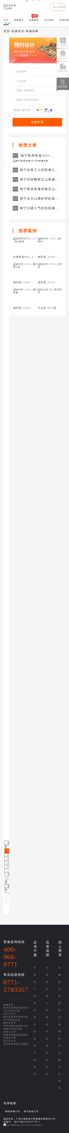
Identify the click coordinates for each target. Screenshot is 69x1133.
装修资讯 (18, 31)
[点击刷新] (44, 109)
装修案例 (34, 20)
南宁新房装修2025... (37, 155)
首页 (7, 31)
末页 (7, 888)
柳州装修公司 (12, 1111)
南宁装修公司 (31, 1111)
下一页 (7, 878)
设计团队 (49, 20)
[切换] (8, 23)
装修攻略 (32, 31)
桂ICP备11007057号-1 (27, 1122)
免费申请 (37, 122)
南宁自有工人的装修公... (39, 170)
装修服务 (19, 20)
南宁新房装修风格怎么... (39, 189)
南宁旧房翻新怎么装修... (39, 179)
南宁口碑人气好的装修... (39, 208)
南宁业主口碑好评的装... (39, 198)
